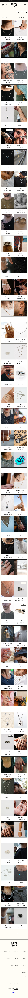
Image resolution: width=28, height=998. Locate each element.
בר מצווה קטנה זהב (20, 490)
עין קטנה (7, 167)
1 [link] (17, 934)
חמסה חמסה (7, 925)
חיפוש (24, 951)
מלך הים (7, 188)
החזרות (8, 958)
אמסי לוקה (7, 751)
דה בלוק (20, 839)
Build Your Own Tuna (20, 339)
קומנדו (20, 188)
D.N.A (7, 102)
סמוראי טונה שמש (7, 555)
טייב (7, 339)
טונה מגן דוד (7, 426)
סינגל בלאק (20, 795)
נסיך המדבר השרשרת (7, 275)
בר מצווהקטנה (20, 80)
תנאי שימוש (7, 951)
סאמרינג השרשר (20, 577)
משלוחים (16, 962)
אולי (20, 59)
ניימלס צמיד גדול (20, 426)
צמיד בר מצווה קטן (7, 80)
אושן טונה (7, 664)
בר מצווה (20, 555)
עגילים (24, 965)
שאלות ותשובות (14, 965)
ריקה (7, 817)
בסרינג (7, 361)
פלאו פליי (20, 598)
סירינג (20, 620)
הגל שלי (20, 729)
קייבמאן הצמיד (7, 145)
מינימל (20, 37)
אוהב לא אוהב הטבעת (20, 774)
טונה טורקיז (20, 882)
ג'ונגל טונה (20, 296)
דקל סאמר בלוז (7, 729)
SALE (25, 976)
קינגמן (20, 253)
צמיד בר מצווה (20, 123)
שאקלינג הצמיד (20, 533)
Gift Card (20, 469)
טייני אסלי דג (20, 643)
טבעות (24, 962)
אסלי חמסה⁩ (7, 123)
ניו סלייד (7, 903)
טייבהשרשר (7, 686)
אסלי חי (20, 275)
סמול (7, 59)
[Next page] (10, 934)
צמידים (24, 958)
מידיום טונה (20, 210)
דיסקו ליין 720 (7, 774)
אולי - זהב (20, 167)
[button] (25, 5)
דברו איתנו (15, 969)
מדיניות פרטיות (6, 955)
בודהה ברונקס (20, 925)
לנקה (7, 490)
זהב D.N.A (7, 469)
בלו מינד (7, 795)
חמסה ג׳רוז (20, 404)
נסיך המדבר (7, 404)
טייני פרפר (7, 882)
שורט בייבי (7, 37)
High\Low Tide (20, 231)
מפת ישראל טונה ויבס (20, 447)
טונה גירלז (23, 969)
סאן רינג (20, 512)
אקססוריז (24, 972)
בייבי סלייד (7, 210)
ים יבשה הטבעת (7, 839)
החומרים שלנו (14, 955)
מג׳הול (7, 577)
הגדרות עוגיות (14, 992)
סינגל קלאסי (20, 318)
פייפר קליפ (20, 708)
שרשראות (24, 955)
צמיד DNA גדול (20, 664)
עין (7, 382)
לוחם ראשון (20, 751)
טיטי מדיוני (7, 512)
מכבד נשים (7, 253)
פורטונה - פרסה (7, 598)
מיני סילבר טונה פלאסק (7, 643)
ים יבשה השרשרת (20, 817)
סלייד (20, 102)
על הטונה (16, 951)
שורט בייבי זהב (7, 318)
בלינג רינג (7, 860)
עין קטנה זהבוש (20, 145)
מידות (16, 958)
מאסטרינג (20, 382)
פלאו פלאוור (7, 708)
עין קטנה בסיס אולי (7, 533)
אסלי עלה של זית (20, 361)
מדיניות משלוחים (7, 963)
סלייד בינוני (7, 296)
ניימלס (7, 620)
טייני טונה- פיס (20, 903)
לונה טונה (8, 447)
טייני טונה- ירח (20, 860)
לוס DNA (7, 231)
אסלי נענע (20, 686)
